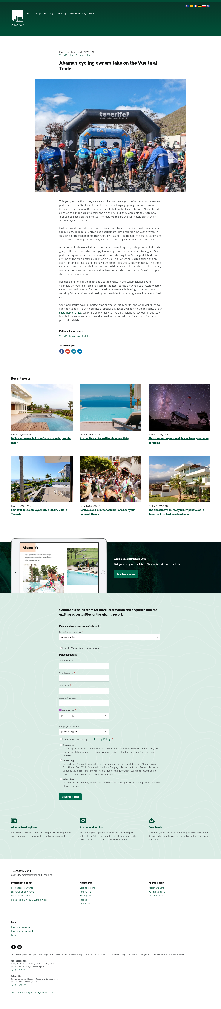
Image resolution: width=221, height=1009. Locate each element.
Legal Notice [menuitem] (42, 992)
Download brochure (126, 574)
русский (204, 6)
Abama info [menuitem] (86, 882)
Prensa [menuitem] (83, 899)
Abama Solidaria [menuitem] (157, 891)
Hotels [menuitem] (58, 13)
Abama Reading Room (24, 827)
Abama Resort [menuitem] (156, 882)
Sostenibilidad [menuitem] (156, 895)
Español (191, 6)
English (187, 6)
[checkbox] (109, 766)
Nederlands (208, 6)
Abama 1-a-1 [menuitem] (87, 891)
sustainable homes (70, 312)
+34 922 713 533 (18, 985)
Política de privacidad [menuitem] (22, 931)
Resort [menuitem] (30, 13)
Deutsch (200, 6)
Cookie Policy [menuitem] (17, 992)
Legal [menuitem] (14, 922)
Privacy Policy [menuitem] (30, 992)
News (72, 55)
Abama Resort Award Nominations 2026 (104, 438)
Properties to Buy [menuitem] (45, 13)
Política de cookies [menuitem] (20, 927)
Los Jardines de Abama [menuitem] (22, 891)
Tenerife (63, 55)
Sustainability (83, 55)
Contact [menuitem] (92, 13)
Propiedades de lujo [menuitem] (22, 882)
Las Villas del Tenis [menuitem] (20, 895)
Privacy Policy (102, 739)
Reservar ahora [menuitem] (156, 888)
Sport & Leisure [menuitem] (72, 13)
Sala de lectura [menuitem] (87, 888)
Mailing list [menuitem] (85, 895)
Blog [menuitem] (84, 13)
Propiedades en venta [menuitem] (22, 888)
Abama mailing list (91, 827)
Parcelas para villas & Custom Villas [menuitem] (29, 899)
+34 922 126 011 (21, 870)
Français (195, 6)
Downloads (155, 827)
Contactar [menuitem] (85, 903)
